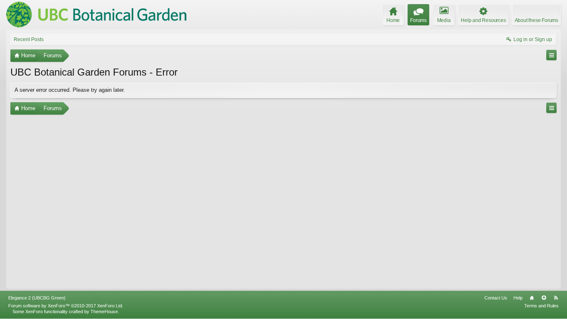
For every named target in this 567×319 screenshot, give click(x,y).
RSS (556, 298)
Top (544, 298)
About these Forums (536, 20)
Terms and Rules (541, 305)
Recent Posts (29, 39)
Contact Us (495, 297)
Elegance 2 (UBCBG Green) (37, 297)
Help (518, 297)
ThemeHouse (104, 311)
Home (532, 298)
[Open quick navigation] (551, 55)
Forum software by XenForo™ (65, 305)
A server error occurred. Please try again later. (70, 90)
